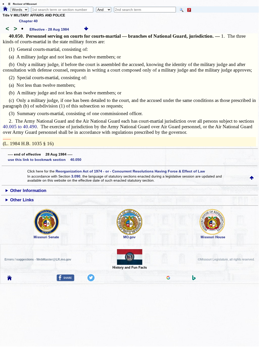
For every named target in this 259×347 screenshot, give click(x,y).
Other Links (22, 200)
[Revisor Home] (9, 279)
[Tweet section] (91, 280)
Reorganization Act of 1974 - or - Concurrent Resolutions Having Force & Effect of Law (130, 171)
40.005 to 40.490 (20, 126)
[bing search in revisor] (194, 279)
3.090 (75, 176)
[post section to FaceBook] (65, 280)
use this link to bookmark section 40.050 (44, 160)
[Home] (5, 9)
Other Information (28, 190)
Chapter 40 (28, 21)
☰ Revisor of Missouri (21, 4)
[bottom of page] (86, 29)
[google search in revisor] (168, 278)
